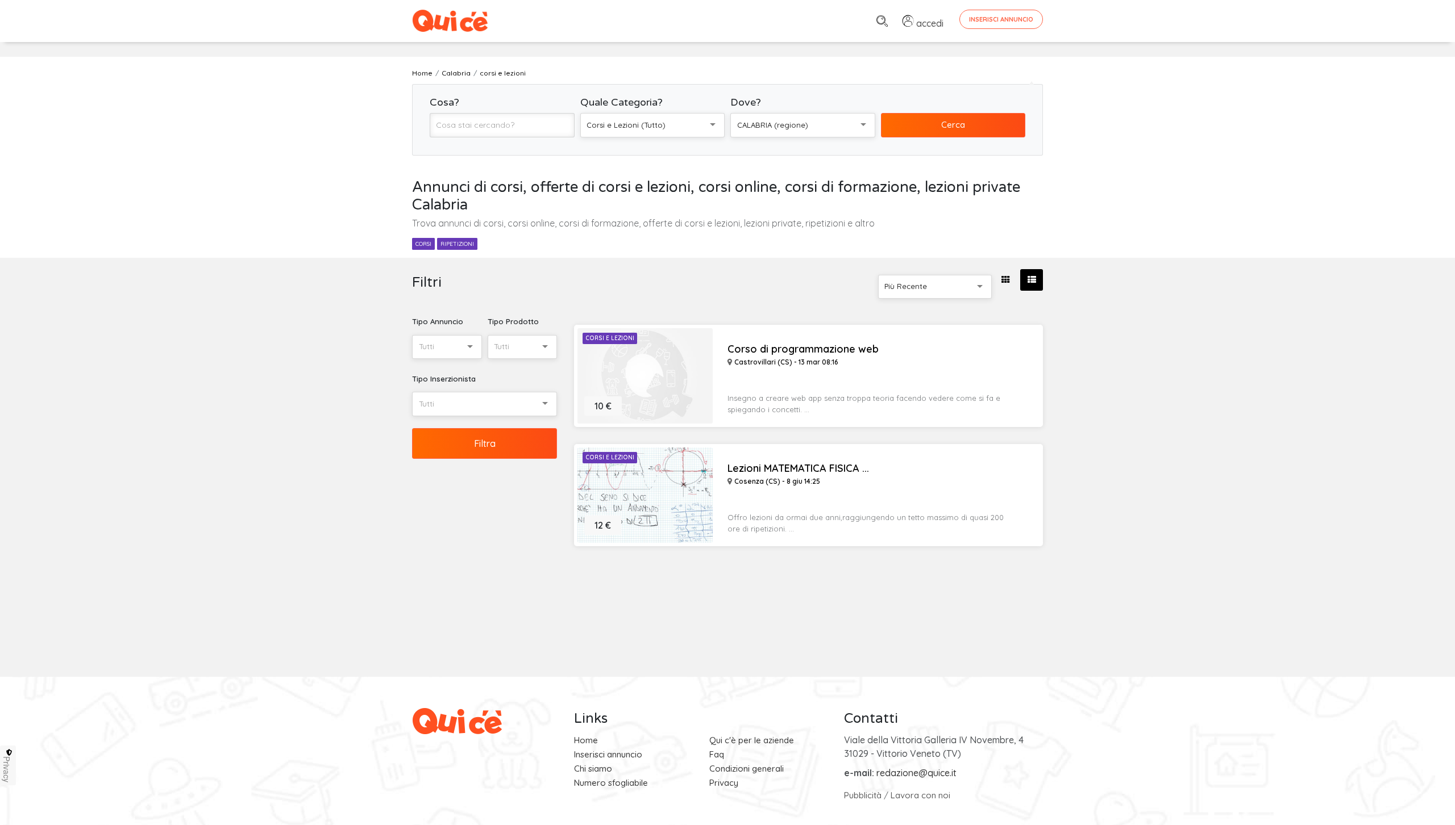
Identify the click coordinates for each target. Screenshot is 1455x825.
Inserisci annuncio (608, 754)
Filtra (485, 443)
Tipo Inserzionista (444, 378)
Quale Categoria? (621, 102)
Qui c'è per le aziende (751, 740)
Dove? (745, 102)
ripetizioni (457, 244)
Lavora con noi (920, 795)
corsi (423, 244)
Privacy (723, 782)
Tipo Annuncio (437, 321)
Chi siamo (593, 768)
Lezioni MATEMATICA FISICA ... (798, 468)
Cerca (953, 124)
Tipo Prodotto (513, 321)
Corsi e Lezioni (609, 338)
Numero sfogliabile (611, 782)
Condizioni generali (746, 768)
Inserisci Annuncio (1001, 19)
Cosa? (444, 102)
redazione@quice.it (916, 772)
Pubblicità (863, 795)
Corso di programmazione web (803, 349)
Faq (716, 754)
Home (586, 740)
